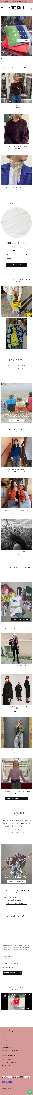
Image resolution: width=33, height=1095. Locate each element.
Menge (8, 258)
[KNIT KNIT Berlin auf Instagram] (9, 1031)
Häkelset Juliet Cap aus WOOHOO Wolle (16, 552)
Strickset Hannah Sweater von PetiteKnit (16, 146)
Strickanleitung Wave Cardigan (16, 750)
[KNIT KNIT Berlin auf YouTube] (12, 1031)
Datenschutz (6, 1047)
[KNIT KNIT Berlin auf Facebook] (3, 1031)
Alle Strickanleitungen (16, 798)
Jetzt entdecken (16, 420)
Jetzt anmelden (15, 832)
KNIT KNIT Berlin (10, 1055)
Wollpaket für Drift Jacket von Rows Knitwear (16, 510)
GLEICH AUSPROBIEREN (16, 881)
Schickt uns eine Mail (15, 903)
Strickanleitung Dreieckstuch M (16, 666)
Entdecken (25, 29)
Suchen (4, 1041)
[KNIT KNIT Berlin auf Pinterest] (6, 1031)
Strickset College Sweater (16, 469)
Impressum (6, 1044)
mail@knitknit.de (6, 1069)
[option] (16, 36)
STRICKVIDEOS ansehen (21, 619)
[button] (28, 58)
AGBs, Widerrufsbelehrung (12, 1050)
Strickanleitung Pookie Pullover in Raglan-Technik (16, 791)
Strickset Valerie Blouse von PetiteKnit (16, 105)
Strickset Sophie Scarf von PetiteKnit (17, 187)
